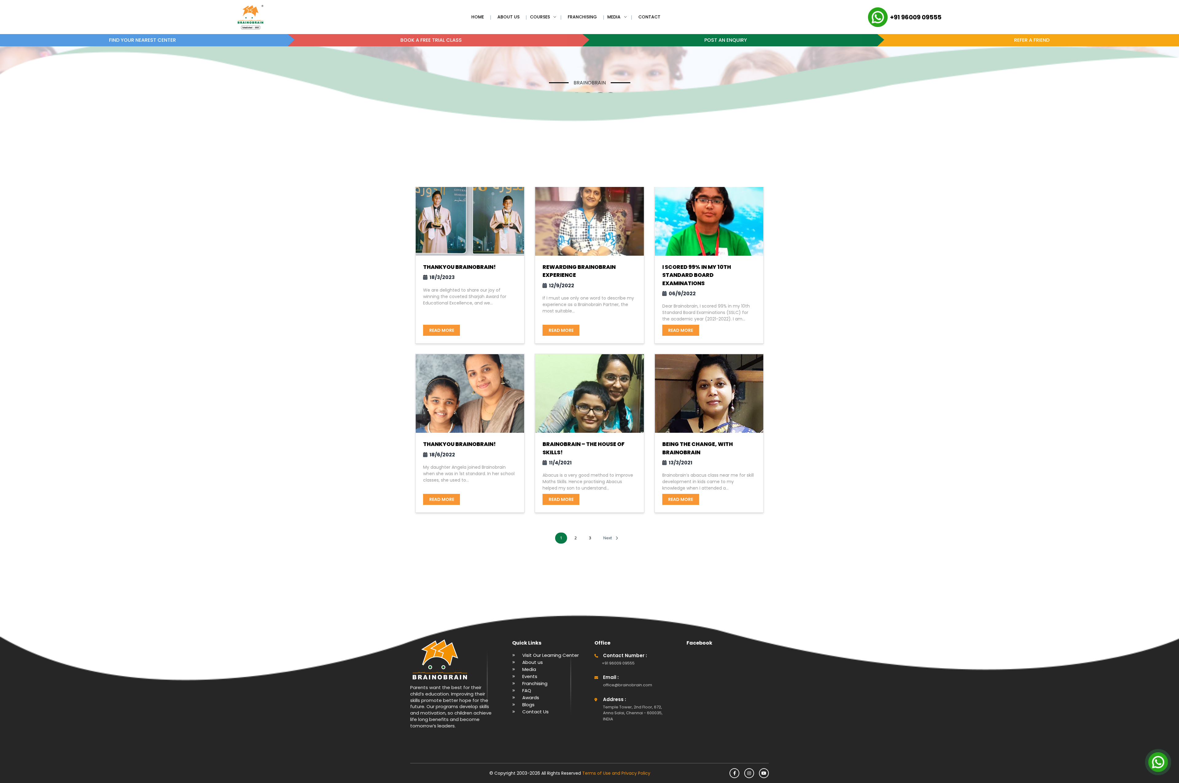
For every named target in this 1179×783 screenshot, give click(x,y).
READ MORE (441, 330)
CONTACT (649, 17)
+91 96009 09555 (915, 17)
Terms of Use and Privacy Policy (615, 773)
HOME (477, 17)
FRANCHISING (582, 17)
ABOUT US (508, 17)
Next (607, 538)
